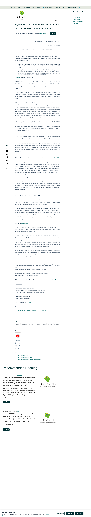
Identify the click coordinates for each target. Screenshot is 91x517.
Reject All (70, 513)
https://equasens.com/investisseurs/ (26, 357)
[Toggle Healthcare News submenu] (54, 7)
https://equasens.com (23, 355)
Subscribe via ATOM (78, 21)
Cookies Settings (60, 513)
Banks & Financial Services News (37, 7)
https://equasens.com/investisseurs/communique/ (30, 359)
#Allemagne (56, 324)
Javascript (75, 23)
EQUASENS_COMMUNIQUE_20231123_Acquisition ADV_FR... (17, 344)
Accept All (79, 513)
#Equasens (18, 324)
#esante (17, 326)
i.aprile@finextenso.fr (32, 302)
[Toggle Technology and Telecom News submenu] (79, 7)
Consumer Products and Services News (16, 7)
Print (74, 15)
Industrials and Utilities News (61, 7)
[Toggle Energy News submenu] (31, 7)
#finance (50, 324)
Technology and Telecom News (73, 7)
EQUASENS (42, 33)
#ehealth (44, 324)
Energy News (27, 7)
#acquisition (24, 324)
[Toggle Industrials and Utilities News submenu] (66, 7)
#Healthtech (38, 324)
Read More (6, 401)
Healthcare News (49, 7)
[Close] (88, 513)
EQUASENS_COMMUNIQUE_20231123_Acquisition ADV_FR (32, 310)
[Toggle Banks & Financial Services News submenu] (43, 7)
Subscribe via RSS (77, 19)
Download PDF (76, 17)
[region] (45, 513)
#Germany (31, 324)
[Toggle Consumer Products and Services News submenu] (22, 7)
